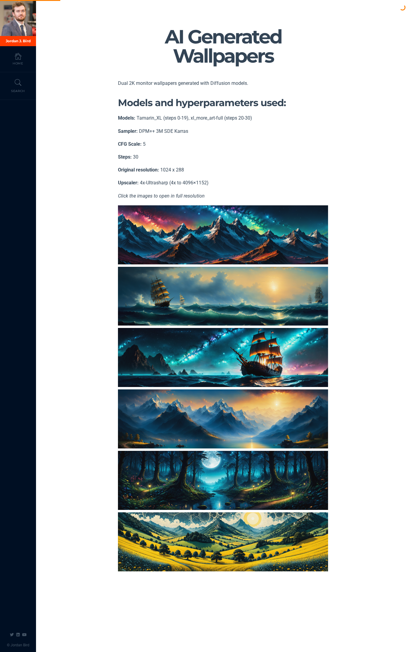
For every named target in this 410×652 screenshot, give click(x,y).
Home (18, 63)
